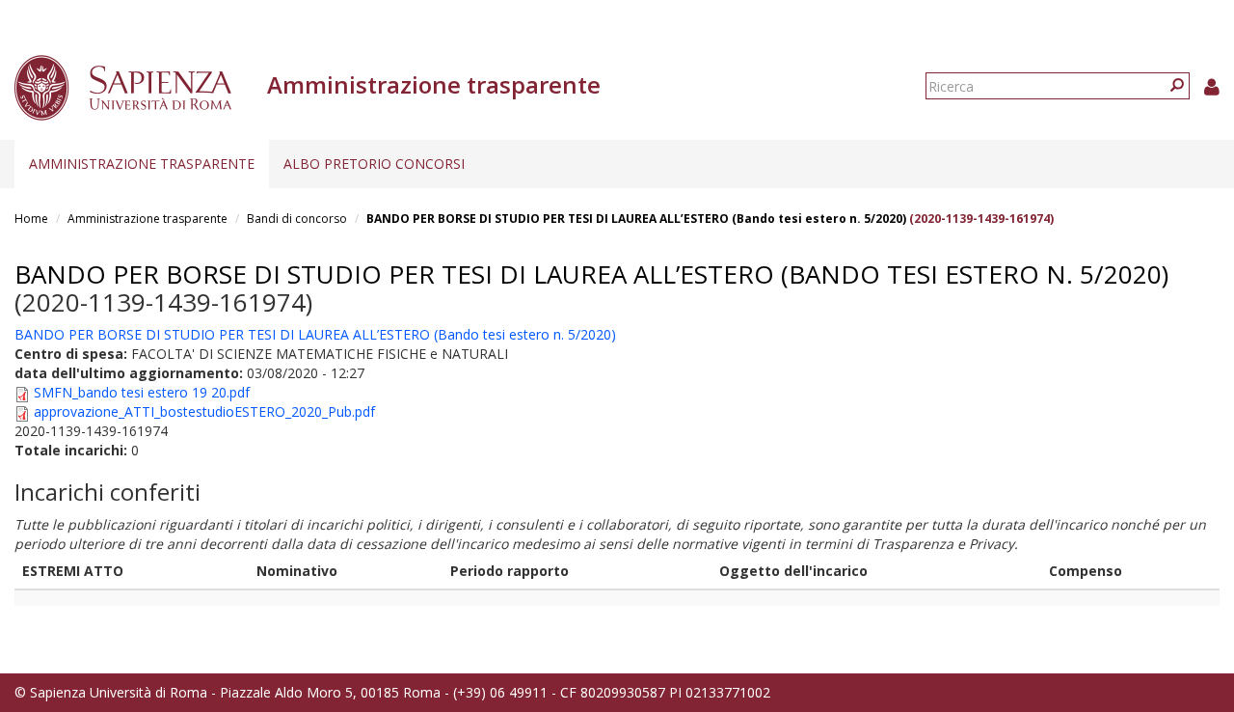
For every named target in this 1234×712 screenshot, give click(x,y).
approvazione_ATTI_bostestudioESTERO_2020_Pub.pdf (204, 411)
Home (31, 218)
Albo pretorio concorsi (374, 163)
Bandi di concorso (297, 218)
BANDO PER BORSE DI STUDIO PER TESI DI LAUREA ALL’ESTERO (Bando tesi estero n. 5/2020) (636, 218)
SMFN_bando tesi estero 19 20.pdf (142, 392)
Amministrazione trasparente (142, 163)
